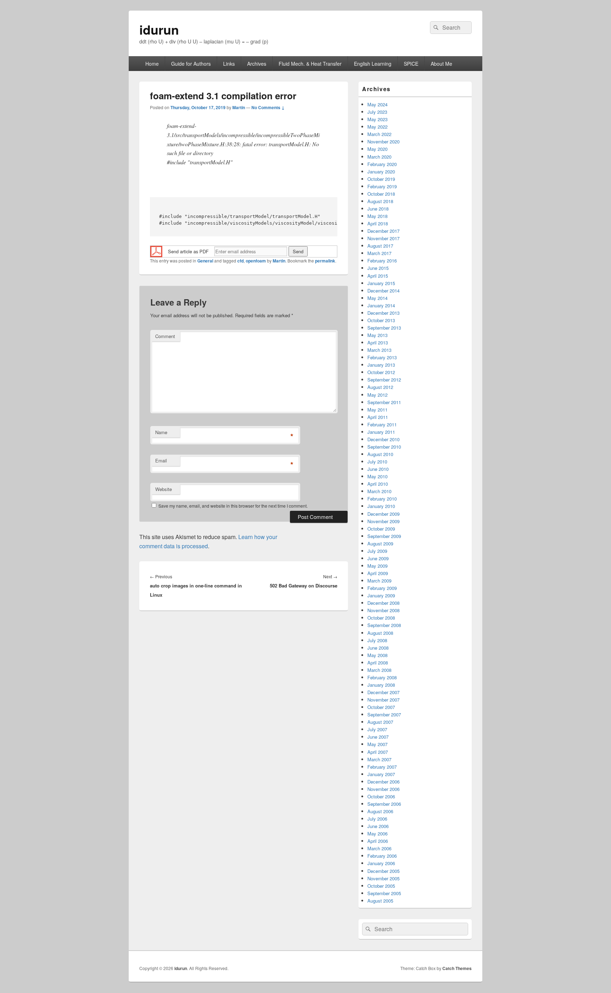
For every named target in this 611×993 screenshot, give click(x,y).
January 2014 (381, 305)
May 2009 (377, 565)
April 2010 (377, 483)
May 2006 (377, 833)
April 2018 (377, 223)
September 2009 (384, 536)
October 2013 (381, 320)
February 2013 (382, 357)
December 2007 (383, 692)
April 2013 (377, 342)
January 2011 (381, 431)
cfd (240, 261)
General (205, 261)
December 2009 (383, 513)
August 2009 (380, 543)
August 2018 (380, 201)
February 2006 (382, 855)
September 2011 (384, 402)
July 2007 (377, 729)
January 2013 (381, 364)
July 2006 (377, 818)
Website (163, 489)
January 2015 (381, 283)
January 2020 (381, 171)
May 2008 (377, 655)
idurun (159, 29)
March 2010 (379, 491)
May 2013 (377, 335)
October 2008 (381, 617)
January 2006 (381, 863)
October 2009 (381, 528)
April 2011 (377, 417)
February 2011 (382, 424)
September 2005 (384, 893)
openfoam (256, 261)
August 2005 (380, 900)
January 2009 (381, 595)
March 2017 (379, 253)
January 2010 (381, 506)
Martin (238, 107)
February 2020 (382, 164)
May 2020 (377, 149)
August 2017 (380, 245)
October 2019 (381, 179)
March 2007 (379, 759)
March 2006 (379, 848)
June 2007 (378, 736)
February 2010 (382, 498)
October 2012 (381, 372)
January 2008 (381, 684)
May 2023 (377, 119)
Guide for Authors (191, 63)
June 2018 (378, 208)
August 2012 (380, 387)
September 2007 (384, 714)
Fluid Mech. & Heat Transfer (310, 63)
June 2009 (378, 558)
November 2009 (383, 521)
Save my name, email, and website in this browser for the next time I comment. (233, 506)
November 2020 (383, 141)
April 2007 (377, 752)
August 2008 (380, 633)
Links (229, 63)
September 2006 (384, 803)
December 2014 (383, 290)
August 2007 (380, 722)
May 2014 (377, 298)
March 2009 (379, 580)
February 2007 (382, 766)
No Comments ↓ (268, 107)
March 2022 (379, 134)
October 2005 (381, 885)
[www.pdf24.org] (156, 250)
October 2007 (381, 707)
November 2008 (383, 610)
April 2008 (377, 662)
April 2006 (377, 841)
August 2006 (380, 811)
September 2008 (384, 625)
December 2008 (383, 602)
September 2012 (384, 379)
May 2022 (377, 126)
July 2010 (377, 461)
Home (152, 63)
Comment (165, 336)
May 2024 (377, 104)
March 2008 (379, 670)
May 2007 (377, 744)
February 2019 (382, 186)
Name (161, 432)
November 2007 (383, 699)
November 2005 (383, 878)
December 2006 (383, 781)
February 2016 (382, 260)
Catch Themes (457, 968)
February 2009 (382, 588)
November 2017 (383, 238)
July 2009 (377, 551)
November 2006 (383, 789)
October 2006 (381, 796)
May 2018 (377, 216)
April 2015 (377, 275)
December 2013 (383, 312)
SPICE (411, 63)
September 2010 (384, 446)
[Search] (435, 27)
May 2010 (377, 476)
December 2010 (383, 439)
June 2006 (378, 826)
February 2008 (382, 677)
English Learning (372, 63)
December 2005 (383, 871)
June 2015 (378, 268)
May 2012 (377, 394)
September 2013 (384, 327)
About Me (441, 63)
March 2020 (379, 156)
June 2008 (378, 647)
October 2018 (381, 193)
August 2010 (380, 454)
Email (161, 460)
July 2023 (377, 111)
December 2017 (383, 230)
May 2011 (377, 409)
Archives (256, 63)
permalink (325, 261)
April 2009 (377, 573)
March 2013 (379, 350)
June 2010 (378, 469)
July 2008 (377, 640)
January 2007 (381, 774)
